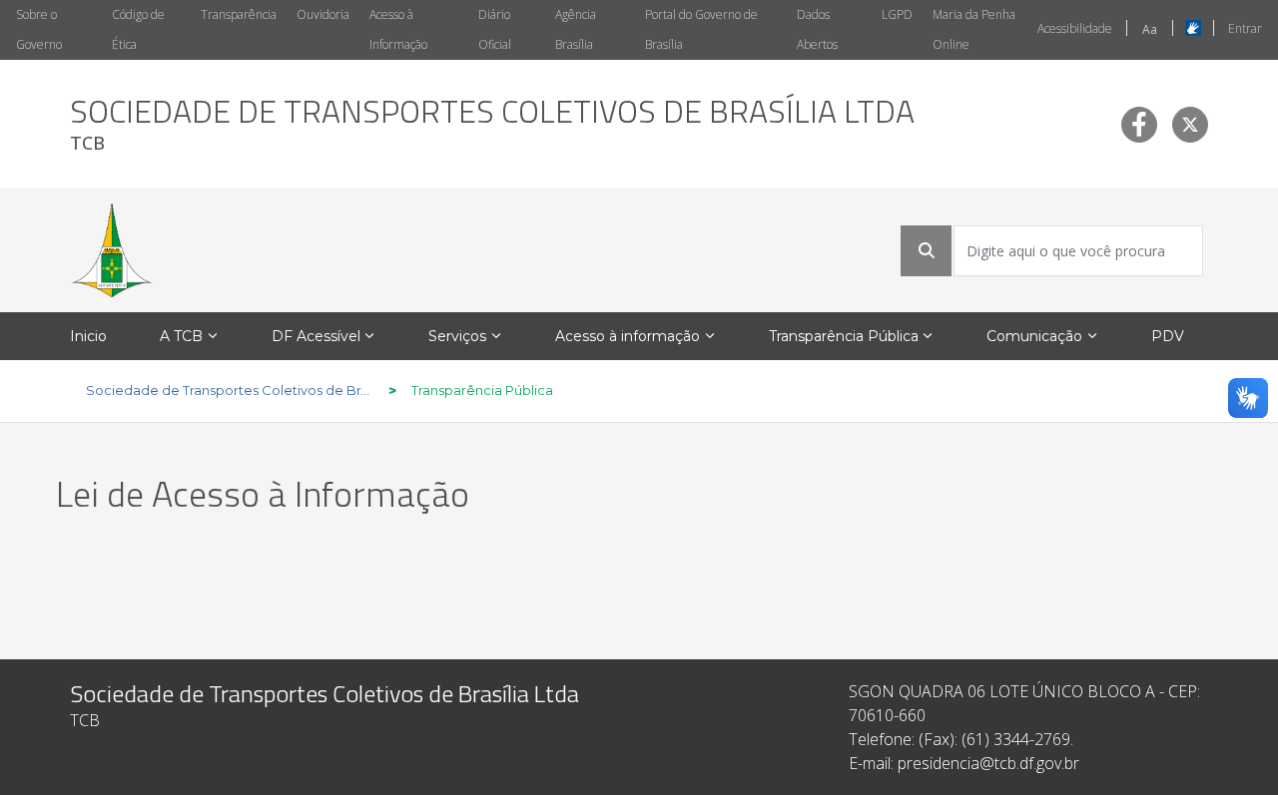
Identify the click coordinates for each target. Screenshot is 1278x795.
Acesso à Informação (398, 29)
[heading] (492, 124)
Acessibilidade (1074, 28)
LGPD (897, 14)
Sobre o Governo (39, 29)
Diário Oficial (494, 29)
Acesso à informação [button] (627, 336)
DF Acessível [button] (316, 336)
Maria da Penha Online (974, 29)
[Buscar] (927, 250)
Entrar (1245, 28)
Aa (1149, 29)
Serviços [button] (457, 336)
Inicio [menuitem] (88, 336)
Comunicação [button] (1034, 336)
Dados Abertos (817, 29)
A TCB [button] (181, 336)
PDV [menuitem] (1167, 336)
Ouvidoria (323, 14)
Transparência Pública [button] (844, 336)
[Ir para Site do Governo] (112, 250)
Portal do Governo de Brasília (701, 29)
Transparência (239, 14)
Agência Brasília (575, 29)
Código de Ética (138, 29)
